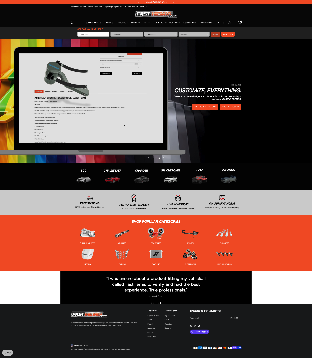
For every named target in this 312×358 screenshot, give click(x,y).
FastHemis (87, 349)
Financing (151, 336)
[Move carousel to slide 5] (160, 303)
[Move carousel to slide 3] (158, 157)
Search (215, 34)
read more (117, 325)
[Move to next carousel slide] (163, 157)
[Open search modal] (72, 22)
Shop (149, 319)
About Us (151, 328)
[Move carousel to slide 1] (151, 303)
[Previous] (138, 2)
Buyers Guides (153, 315)
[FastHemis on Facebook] (191, 326)
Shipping (168, 324)
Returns (168, 328)
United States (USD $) (81, 345)
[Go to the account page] (229, 22)
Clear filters (228, 34)
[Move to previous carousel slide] (148, 157)
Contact (150, 332)
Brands (150, 324)
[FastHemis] (156, 14)
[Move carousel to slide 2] (156, 157)
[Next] (173, 2)
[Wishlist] (234, 22)
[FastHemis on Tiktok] (199, 326)
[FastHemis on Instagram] (195, 326)
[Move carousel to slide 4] (158, 303)
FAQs (167, 319)
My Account (170, 315)
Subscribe (234, 318)
